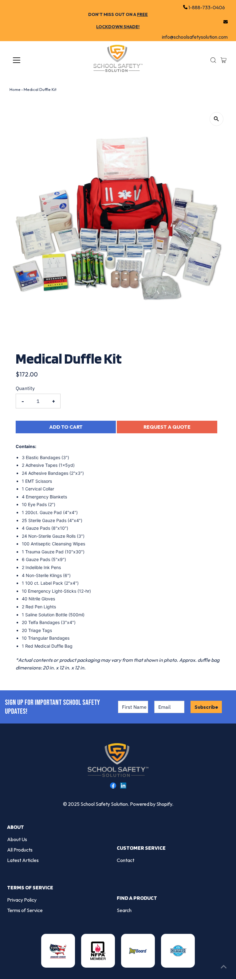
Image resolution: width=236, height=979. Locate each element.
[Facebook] (113, 786)
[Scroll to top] (224, 967)
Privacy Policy (22, 900)
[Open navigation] (34, 60)
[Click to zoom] (216, 119)
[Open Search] (213, 60)
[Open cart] (223, 60)
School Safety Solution (104, 804)
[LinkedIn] (123, 786)
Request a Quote (167, 427)
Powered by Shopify (151, 804)
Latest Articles (23, 860)
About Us (17, 839)
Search (124, 910)
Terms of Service (25, 910)
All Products (20, 850)
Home (15, 89)
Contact (125, 860)
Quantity (25, 388)
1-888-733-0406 (206, 7)
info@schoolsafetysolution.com (194, 22)
